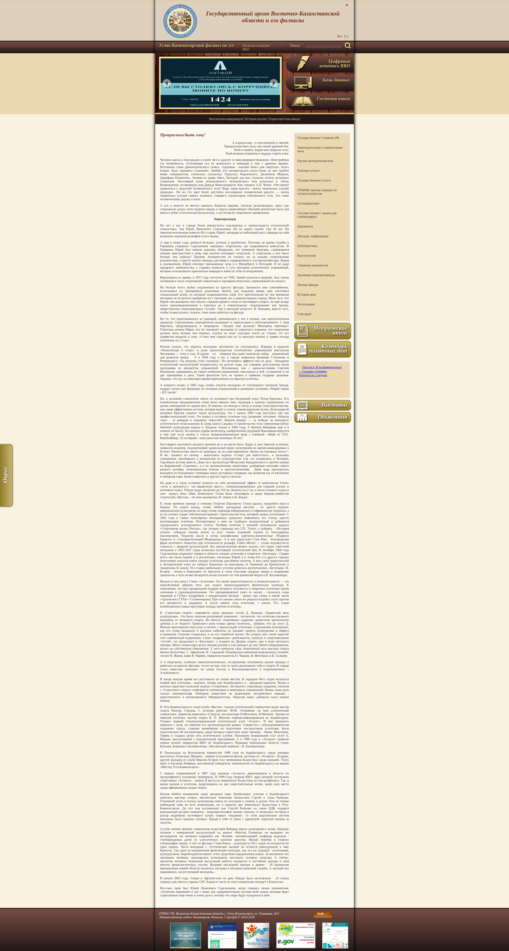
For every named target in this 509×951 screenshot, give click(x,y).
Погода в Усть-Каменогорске (322, 367)
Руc (346, 36)
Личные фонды (307, 284)
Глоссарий (304, 314)
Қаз (339, 36)
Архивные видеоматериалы (316, 275)
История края (306, 294)
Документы (305, 226)
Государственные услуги (314, 180)
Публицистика (307, 246)
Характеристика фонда (284, 119)
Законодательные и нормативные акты (320, 149)
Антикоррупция (308, 203)
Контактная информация (226, 119)
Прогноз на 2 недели (313, 375)
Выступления (306, 255)
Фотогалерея (306, 304)
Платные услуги (308, 170)
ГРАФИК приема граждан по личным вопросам (317, 191)
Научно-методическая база (315, 161)
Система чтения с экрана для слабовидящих (316, 214)
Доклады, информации (312, 236)
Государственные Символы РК (318, 137)
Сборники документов (312, 265)
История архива (256, 119)
